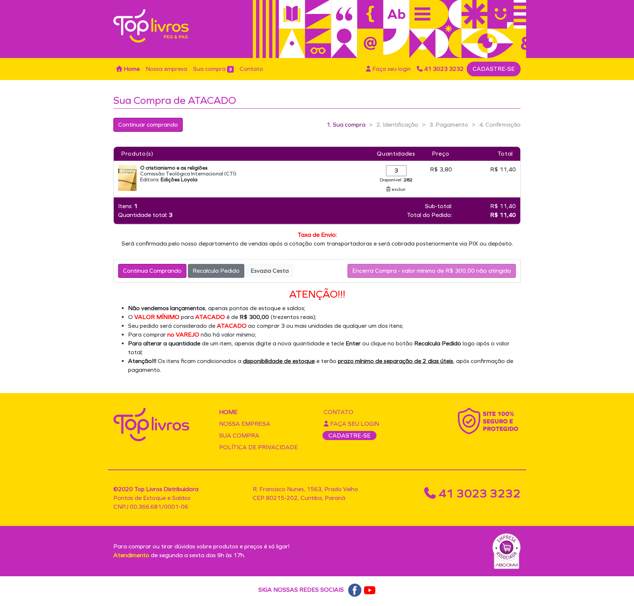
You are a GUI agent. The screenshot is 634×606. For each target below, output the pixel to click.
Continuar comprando (148, 124)
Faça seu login (391, 68)
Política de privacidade (258, 447)
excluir (398, 189)
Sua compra (212, 68)
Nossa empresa (166, 68)
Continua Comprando (152, 270)
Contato (251, 68)
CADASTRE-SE (494, 68)
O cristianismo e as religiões (174, 168)
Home (131, 68)
